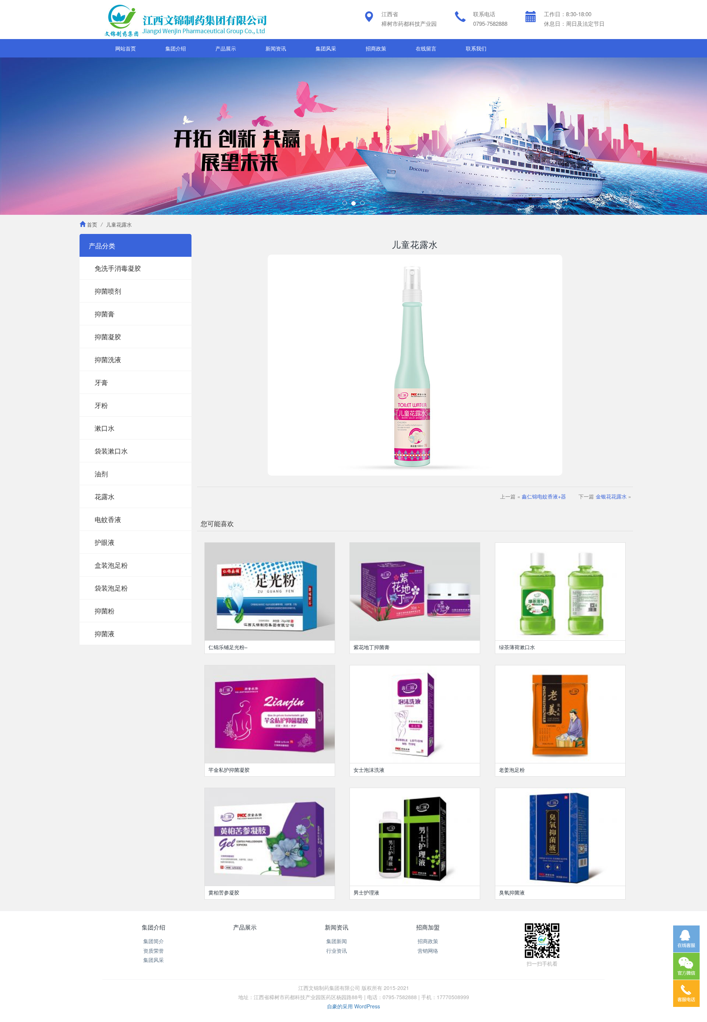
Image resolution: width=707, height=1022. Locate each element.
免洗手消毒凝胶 (118, 268)
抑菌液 (105, 633)
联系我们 (476, 48)
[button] (53, 136)
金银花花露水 (611, 496)
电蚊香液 (108, 519)
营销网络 (428, 950)
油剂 (101, 473)
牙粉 (101, 405)
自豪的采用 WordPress (353, 1006)
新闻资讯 (275, 48)
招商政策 (376, 48)
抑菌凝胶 (108, 336)
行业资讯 (336, 950)
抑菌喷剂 (108, 290)
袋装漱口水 (111, 450)
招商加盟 (428, 927)
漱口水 (105, 428)
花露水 (105, 496)
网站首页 (125, 48)
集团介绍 (175, 48)
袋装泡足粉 (111, 587)
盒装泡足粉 (111, 565)
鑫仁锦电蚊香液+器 (544, 496)
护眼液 (105, 542)
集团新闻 (336, 941)
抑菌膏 (105, 313)
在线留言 (426, 48)
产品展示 (225, 48)
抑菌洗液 (108, 359)
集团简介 (153, 941)
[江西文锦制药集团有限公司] (185, 19)
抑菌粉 (105, 610)
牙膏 (101, 382)
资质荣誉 (153, 950)
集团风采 (326, 48)
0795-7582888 (490, 23)
